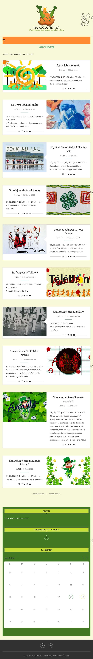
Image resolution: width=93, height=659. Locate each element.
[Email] (51, 645)
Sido (63, 70)
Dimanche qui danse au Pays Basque (68, 231)
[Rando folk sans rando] (24, 75)
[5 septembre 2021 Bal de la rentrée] (68, 360)
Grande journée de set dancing (24, 190)
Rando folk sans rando (68, 65)
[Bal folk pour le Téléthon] (68, 282)
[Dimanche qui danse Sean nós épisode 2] (68, 470)
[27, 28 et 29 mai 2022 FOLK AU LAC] (24, 157)
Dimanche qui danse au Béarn (68, 312)
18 (71, 597)
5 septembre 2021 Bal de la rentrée (24, 353)
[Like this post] (63, 89)
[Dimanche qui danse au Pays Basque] (24, 239)
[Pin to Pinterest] (71, 89)
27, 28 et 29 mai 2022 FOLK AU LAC (68, 149)
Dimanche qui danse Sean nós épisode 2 (24, 462)
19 (83, 597)
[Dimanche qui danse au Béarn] (24, 321)
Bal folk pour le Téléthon (25, 273)
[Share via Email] (74, 89)
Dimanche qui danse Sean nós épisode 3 (68, 399)
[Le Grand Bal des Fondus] (68, 114)
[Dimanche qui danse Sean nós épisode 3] (24, 407)
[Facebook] (46, 538)
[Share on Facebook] (65, 89)
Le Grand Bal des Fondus (24, 105)
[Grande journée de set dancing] (68, 200)
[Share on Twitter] (68, 89)
